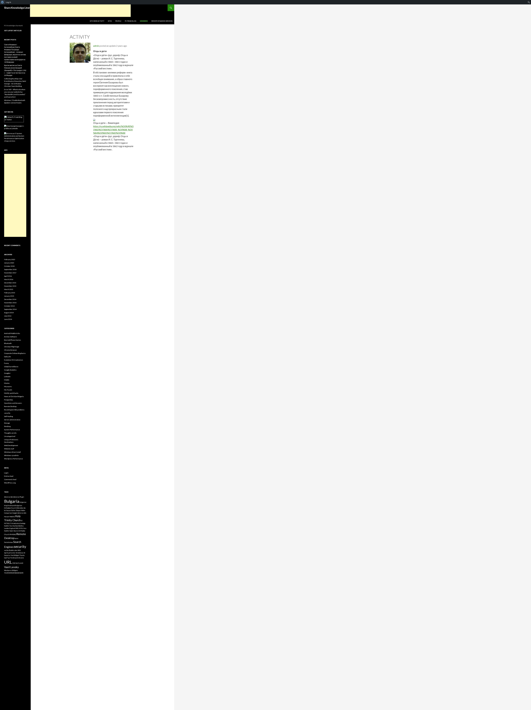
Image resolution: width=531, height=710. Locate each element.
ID (21, 520)
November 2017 (10, 273)
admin (96, 45)
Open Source (14, 531)
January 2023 (9, 263)
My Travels (8, 390)
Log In (8, 2)
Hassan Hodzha (9, 516)
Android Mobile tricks (12, 333)
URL (8, 562)
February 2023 (9, 259)
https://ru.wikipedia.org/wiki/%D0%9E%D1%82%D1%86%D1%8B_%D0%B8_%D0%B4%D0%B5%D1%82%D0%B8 (113, 129)
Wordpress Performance (13, 459)
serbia (6, 550)
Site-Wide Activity (97, 21)
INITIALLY (7, 523)
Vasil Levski (19, 563)
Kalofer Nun (8, 526)
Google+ (7, 373)
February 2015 (9, 293)
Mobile (6, 380)
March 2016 (8, 279)
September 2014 (10, 309)
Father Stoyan (16, 510)
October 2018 (9, 266)
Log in (6, 473)
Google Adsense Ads (19, 513)
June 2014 (8, 319)
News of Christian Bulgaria (14, 396)
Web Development (11, 445)
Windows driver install (12, 452)
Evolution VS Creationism (13, 360)
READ (14, 534)
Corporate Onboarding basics (15, 353)
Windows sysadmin (11, 455)
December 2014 (10, 299)
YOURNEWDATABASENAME (13, 573)
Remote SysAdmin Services (161, 21)
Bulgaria (11, 501)
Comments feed (10, 479)
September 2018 (10, 269)
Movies (7, 383)
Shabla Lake (13, 550)
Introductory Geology (18, 523)
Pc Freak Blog (130, 21)
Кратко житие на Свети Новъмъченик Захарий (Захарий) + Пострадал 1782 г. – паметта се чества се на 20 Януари (15, 70)
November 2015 (10, 286)
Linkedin (7, 376)
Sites (110, 21)
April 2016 (8, 276)
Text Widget (15, 555)
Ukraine (21, 558)
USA (13, 563)
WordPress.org (10, 483)
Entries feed (8, 476)
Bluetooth (8, 343)
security (7, 413)
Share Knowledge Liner (17, 7)
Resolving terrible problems (14, 410)
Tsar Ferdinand (12, 558)
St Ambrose (20, 553)
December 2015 (10, 283)
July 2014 (7, 316)
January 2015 (9, 296)
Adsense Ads (8, 497)
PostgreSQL (8, 400)
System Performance (12, 430)
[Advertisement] (80, 10)
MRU (17, 528)
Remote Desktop (10, 406)
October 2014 (9, 306)
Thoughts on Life (10, 433)
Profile (118, 21)
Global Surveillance (11, 367)
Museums (8, 386)
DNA (17, 508)
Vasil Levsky (11, 567)
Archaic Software (10, 337)
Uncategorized (9, 436)
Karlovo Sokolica (18, 526)
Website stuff (9, 449)
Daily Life (7, 357)
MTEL (21, 528)
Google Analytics (10, 370)
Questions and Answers (13, 403)
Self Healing (8, 416)
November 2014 (10, 303)
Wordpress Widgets (11, 570)
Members (144, 21)
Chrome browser (10, 350)
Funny (6, 363)
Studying (7, 426)
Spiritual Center (9, 553)
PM (11, 534)
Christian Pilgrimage (11, 347)
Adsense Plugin (18, 497)
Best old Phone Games (12, 340)
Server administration (12, 420)
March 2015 (8, 289)
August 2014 (9, 313)
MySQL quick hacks (11, 393)
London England (9, 528)
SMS (19, 550)
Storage (7, 423)
